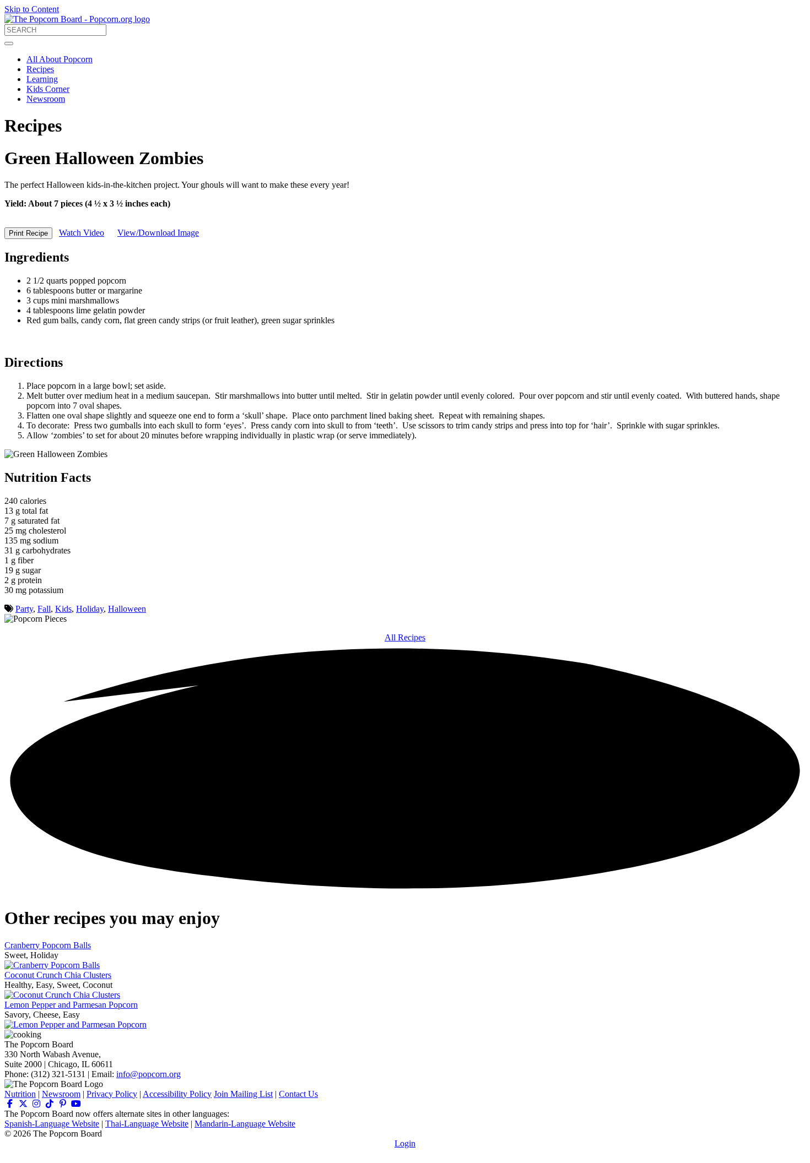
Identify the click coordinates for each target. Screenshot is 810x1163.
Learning (42, 79)
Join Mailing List (243, 1094)
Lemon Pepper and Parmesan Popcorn (71, 1004)
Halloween (127, 608)
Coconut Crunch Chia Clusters (57, 975)
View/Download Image (158, 232)
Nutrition (20, 1094)
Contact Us (298, 1094)
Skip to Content (31, 9)
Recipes (40, 69)
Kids (63, 608)
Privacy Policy (112, 1094)
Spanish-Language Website (51, 1123)
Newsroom (45, 99)
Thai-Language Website (146, 1123)
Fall (44, 608)
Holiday (90, 608)
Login (405, 1143)
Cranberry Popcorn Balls (47, 945)
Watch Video (81, 232)
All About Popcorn (59, 59)
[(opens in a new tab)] (9, 1103)
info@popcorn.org (148, 1074)
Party (24, 608)
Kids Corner (47, 89)
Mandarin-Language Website (245, 1123)
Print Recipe (28, 233)
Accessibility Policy (177, 1094)
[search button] (8, 43)
